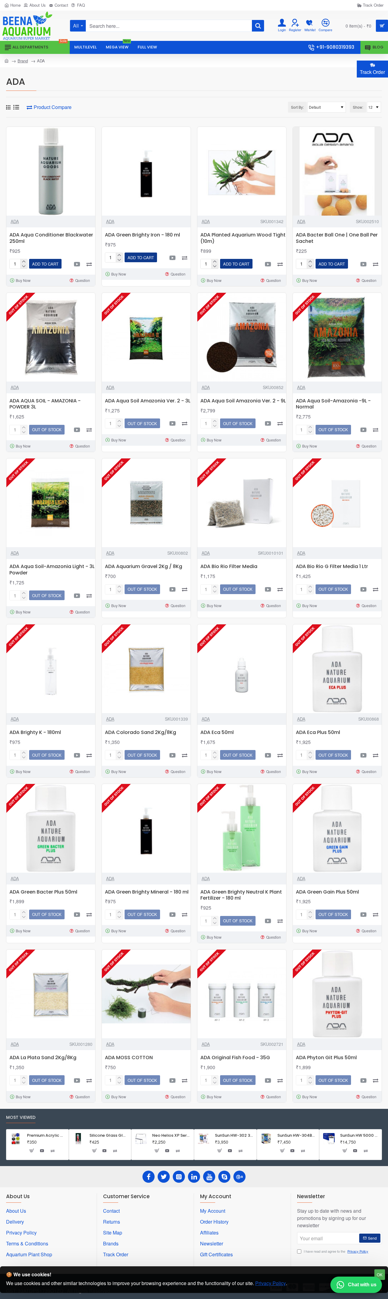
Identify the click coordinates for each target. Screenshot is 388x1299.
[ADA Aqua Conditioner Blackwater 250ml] (50, 171)
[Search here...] (258, 25)
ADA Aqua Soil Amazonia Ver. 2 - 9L (243, 401)
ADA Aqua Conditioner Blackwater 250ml (51, 238)
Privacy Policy (270, 1283)
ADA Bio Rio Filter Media (228, 567)
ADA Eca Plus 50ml (318, 732)
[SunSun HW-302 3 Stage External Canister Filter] (203, 1139)
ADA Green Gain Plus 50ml (327, 892)
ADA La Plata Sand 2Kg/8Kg (42, 1058)
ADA (15, 221)
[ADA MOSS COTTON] (146, 994)
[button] (45, 264)
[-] (23, 266)
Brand (23, 61)
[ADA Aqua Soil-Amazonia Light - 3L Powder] (50, 502)
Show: (358, 107)
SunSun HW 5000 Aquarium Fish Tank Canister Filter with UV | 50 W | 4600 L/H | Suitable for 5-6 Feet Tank (359, 1135)
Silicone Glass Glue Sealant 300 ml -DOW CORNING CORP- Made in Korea (108, 1135)
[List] (16, 107)
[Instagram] (179, 1177)
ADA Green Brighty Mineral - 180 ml (147, 892)
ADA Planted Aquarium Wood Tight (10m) (243, 238)
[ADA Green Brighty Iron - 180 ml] (146, 171)
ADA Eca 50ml (217, 732)
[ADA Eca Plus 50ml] (337, 668)
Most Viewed (20, 1117)
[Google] (239, 1177)
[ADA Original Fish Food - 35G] (241, 994)
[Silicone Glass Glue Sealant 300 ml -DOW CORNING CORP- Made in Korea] (78, 1139)
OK (380, 1275)
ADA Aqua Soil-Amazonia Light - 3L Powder (52, 570)
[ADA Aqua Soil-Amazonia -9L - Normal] (337, 337)
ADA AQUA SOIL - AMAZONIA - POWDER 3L (45, 404)
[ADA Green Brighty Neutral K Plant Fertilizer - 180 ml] (241, 828)
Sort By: (297, 107)
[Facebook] (148, 1177)
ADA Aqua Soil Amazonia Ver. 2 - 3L (147, 401)
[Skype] (224, 1177)
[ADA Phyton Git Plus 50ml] (337, 994)
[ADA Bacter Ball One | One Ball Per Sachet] (337, 171)
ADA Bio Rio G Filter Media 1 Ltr (332, 567)
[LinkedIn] (194, 1177)
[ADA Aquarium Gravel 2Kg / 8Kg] (146, 502)
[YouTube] (209, 1177)
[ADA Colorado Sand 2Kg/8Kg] (146, 668)
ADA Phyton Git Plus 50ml (326, 1058)
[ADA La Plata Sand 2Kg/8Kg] (50, 994)
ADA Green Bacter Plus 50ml (43, 892)
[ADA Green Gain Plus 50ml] (337, 828)
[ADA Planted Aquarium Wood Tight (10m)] (241, 171)
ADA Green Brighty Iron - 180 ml (142, 235)
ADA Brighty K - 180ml (35, 732)
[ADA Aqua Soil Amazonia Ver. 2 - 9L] (241, 337)
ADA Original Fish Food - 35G (235, 1058)
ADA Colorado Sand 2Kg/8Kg (140, 732)
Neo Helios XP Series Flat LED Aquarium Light (171, 1135)
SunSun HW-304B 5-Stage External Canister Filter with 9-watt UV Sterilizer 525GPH (296, 1135)
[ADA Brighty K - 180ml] (50, 668)
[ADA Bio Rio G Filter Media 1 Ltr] (337, 502)
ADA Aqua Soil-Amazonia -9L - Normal (333, 404)
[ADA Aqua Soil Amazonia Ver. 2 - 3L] (146, 337)
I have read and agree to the (335, 1251)
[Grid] (8, 107)
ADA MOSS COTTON (129, 1058)
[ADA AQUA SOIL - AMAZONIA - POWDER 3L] (50, 337)
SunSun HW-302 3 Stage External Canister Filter (234, 1135)
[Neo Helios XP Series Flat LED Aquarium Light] (141, 1139)
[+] (23, 261)
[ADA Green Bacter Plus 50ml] (50, 828)
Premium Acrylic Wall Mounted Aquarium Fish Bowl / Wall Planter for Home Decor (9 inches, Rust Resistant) (46, 1135)
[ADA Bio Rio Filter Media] (241, 502)
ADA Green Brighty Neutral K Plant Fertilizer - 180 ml (241, 895)
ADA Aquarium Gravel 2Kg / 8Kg (143, 567)
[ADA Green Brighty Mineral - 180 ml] (146, 828)
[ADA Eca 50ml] (241, 668)
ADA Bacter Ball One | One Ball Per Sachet (337, 238)
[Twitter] (164, 1177)
